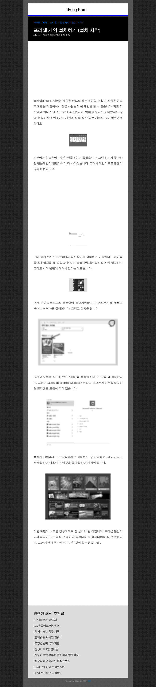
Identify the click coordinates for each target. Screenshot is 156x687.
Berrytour (76, 9)
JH (89, 681)
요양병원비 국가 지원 (47, 643)
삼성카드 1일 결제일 (46, 649)
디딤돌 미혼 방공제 (45, 619)
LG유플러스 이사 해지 (47, 625)
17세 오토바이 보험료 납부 (49, 666)
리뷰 (45, 22)
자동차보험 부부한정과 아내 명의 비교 (56, 655)
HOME (36, 22)
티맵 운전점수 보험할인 (48, 672)
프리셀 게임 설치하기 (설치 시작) (66, 22)
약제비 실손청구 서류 (47, 631)
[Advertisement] (78, 69)
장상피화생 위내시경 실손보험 (52, 660)
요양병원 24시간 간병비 (48, 637)
